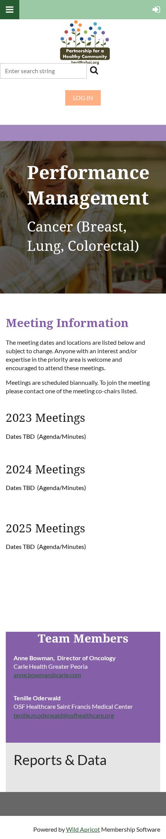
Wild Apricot (83, 829)
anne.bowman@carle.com (47, 674)
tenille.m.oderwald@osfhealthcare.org (64, 715)
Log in (83, 97)
